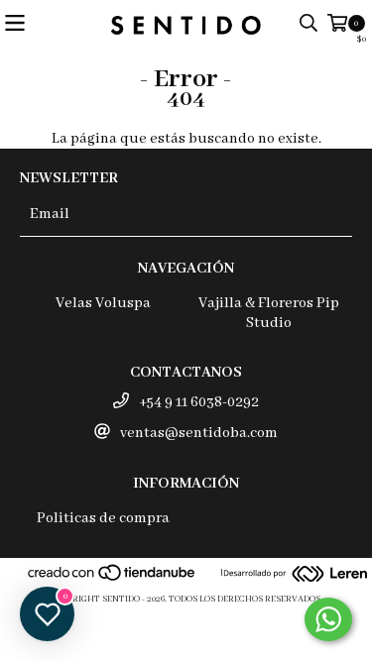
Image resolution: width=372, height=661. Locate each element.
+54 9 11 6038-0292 (199, 402)
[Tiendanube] (112, 579)
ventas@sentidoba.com (199, 433)
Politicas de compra (103, 518)
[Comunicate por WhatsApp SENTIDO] (328, 619)
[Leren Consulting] (295, 576)
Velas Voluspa (103, 303)
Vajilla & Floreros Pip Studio (268, 313)
